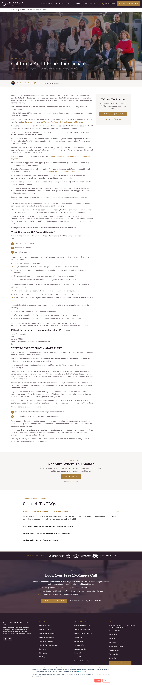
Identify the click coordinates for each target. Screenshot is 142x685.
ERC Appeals (43, 653)
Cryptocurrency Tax (80, 649)
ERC (69, 4)
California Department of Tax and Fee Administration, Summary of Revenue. (52, 122)
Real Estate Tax (78, 641)
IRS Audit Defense (44, 625)
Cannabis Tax (78, 653)
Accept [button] (98, 680)
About (78, 4)
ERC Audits (42, 649)
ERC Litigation (43, 657)
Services (22, 10)
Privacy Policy (82, 671)
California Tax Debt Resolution (48, 645)
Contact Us (112, 658)
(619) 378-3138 (73, 481)
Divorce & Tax (78, 657)
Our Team (112, 638)
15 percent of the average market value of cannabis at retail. (51, 172)
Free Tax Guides (114, 650)
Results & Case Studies (116, 646)
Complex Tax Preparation (82, 661)
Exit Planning (78, 637)
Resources (89, 4)
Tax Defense (59, 4)
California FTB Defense (46, 629)
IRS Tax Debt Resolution (46, 637)
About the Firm (113, 634)
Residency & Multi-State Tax (83, 633)
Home (13, 10)
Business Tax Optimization (82, 625)
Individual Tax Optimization (82, 629)
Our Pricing (112, 642)
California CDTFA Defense (47, 633)
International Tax (79, 645)
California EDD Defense (46, 641)
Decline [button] (106, 680)
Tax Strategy (45, 4)
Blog (17, 10)
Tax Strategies (113, 654)
